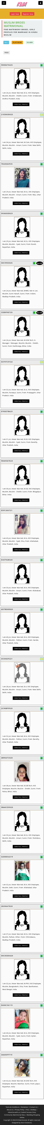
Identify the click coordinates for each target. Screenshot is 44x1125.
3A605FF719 (6, 1055)
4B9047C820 (7, 758)
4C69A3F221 (7, 659)
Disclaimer (24, 1107)
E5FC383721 (7, 510)
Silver (30, 42)
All (6, 42)
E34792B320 (7, 560)
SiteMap (33, 1110)
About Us (10, 1110)
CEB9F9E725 (7, 312)
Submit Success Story (28, 1112)
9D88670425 (7, 65)
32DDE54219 (7, 857)
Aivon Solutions (26, 1123)
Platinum (17, 42)
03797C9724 (7, 362)
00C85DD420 (7, 956)
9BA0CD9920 (7, 807)
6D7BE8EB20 (7, 609)
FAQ (27, 1110)
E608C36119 (7, 1005)
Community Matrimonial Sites (14, 1115)
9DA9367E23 (7, 461)
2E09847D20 (7, 906)
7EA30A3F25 (7, 164)
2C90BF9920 (7, 708)
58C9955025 (7, 263)
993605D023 (7, 213)
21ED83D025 (7, 114)
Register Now (28, 14)
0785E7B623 (7, 411)
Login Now (15, 14)
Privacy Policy (19, 1110)
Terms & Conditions (12, 1107)
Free (7, 53)
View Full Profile (21, 104)
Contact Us (33, 1107)
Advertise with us (14, 1112)
